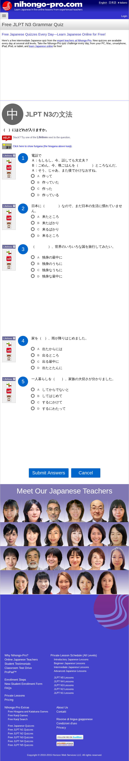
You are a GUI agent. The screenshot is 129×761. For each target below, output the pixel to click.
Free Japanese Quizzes (21, 725)
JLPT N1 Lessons (64, 692)
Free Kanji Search (18, 719)
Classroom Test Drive (18, 668)
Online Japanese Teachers (21, 659)
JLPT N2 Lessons (64, 689)
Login (124, 16)
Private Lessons (15, 695)
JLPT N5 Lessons (64, 677)
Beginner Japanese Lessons (69, 663)
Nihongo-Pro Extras (17, 707)
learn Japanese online (41, 46)
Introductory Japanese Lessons (71, 659)
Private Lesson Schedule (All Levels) (74, 655)
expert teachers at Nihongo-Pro (74, 40)
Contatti (61, 711)
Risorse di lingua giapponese (74, 719)
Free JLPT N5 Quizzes (20, 745)
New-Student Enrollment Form (23, 683)
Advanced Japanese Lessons (70, 671)
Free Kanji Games (18, 715)
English (103, 2)
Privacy (61, 727)
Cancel (86, 472)
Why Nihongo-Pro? (16, 655)
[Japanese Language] (65, 745)
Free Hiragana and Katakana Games (28, 711)
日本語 (112, 2)
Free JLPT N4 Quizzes (20, 741)
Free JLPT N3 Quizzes (20, 737)
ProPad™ (11, 672)
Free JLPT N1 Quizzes (20, 729)
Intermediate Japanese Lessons (71, 667)
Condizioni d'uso (66, 723)
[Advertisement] (64, 73)
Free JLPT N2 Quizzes (20, 733)
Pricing (9, 699)
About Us (62, 707)
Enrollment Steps (15, 679)
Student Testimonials (18, 663)
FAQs (8, 688)
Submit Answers (48, 472)
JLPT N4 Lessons (64, 681)
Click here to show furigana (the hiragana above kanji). (42, 146)
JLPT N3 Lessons (64, 685)
